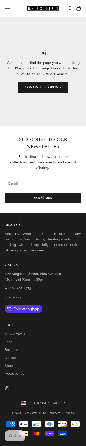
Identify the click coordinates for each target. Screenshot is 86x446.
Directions (13, 298)
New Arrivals (15, 334)
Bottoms (11, 350)
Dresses (11, 358)
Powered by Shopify (58, 413)
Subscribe (43, 198)
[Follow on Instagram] (7, 388)
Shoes (10, 366)
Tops (8, 342)
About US (12, 224)
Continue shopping (43, 87)
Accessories (14, 374)
